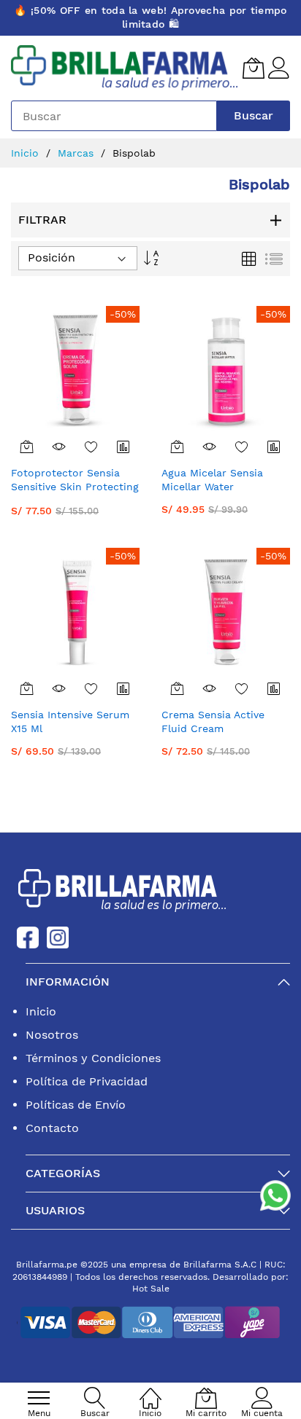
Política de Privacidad (87, 1081)
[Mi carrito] (253, 67)
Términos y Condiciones (93, 1058)
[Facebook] (28, 936)
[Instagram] (58, 936)
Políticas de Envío (76, 1105)
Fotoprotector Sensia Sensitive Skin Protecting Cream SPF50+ (75, 487)
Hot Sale (150, 1289)
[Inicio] (150, 1390)
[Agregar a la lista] (123, 446)
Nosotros (52, 1035)
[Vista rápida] (59, 446)
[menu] (39, 1398)
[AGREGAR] (27, 446)
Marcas (76, 153)
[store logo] (125, 68)
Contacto (52, 1128)
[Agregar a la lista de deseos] (91, 446)
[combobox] (114, 116)
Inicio (25, 153)
